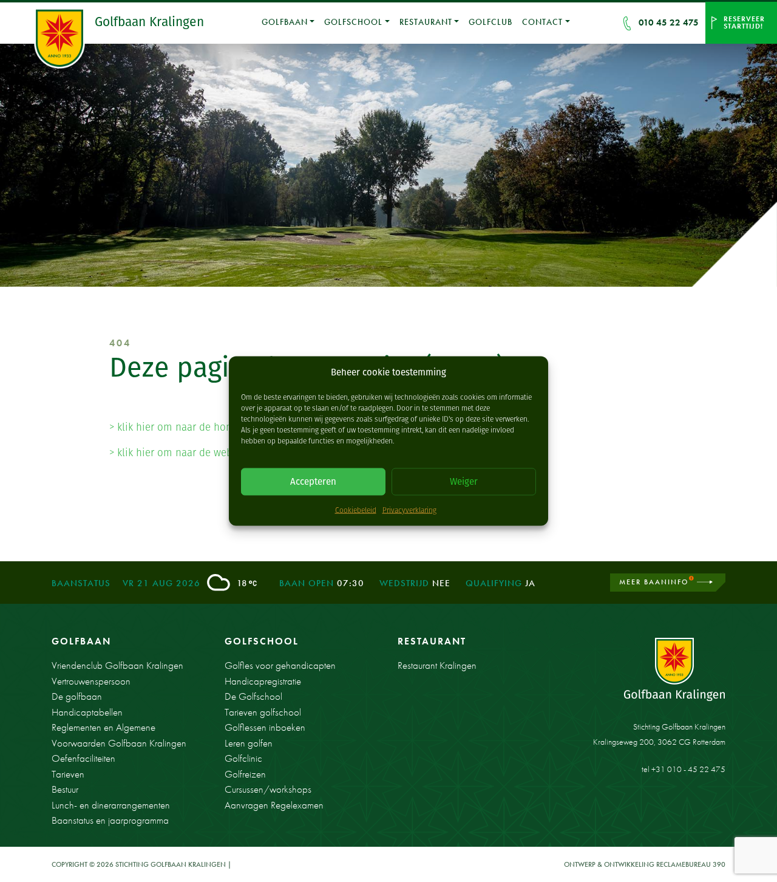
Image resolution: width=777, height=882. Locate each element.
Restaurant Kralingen (437, 665)
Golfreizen (245, 774)
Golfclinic (243, 758)
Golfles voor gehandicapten (280, 665)
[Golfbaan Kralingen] (61, 38)
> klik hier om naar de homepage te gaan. (206, 427)
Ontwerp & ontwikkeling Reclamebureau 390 (644, 864)
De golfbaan (77, 696)
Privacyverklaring (409, 509)
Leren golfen (249, 743)
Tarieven (68, 774)
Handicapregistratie (263, 681)
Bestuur (65, 789)
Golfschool (353, 21)
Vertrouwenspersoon (91, 681)
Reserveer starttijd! (744, 22)
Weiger (464, 481)
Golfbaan (285, 21)
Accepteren (313, 481)
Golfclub (490, 21)
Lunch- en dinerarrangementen (111, 805)
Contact (542, 21)
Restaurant (425, 21)
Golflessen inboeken (265, 727)
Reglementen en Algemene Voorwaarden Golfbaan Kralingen (119, 735)
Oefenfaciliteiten (83, 758)
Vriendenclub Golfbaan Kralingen (117, 665)
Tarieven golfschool (263, 712)
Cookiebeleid (355, 509)
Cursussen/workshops (268, 789)
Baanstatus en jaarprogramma (110, 820)
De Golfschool (253, 696)
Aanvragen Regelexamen (274, 805)
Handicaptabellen (87, 712)
